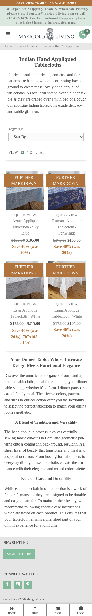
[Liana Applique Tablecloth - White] (67, 280)
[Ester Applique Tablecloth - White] (25, 280)
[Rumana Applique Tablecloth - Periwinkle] (67, 190)
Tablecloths (51, 46)
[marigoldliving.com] (46, 34)
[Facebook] (7, 585)
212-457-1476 (17, 18)
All (42, 152)
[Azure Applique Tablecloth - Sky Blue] (25, 190)
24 (32, 152)
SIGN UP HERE (19, 554)
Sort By (15, 130)
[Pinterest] (28, 585)
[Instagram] (18, 585)
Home (7, 46)
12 (22, 152)
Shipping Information (49, 22)
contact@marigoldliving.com (51, 13)
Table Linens (27, 46)
